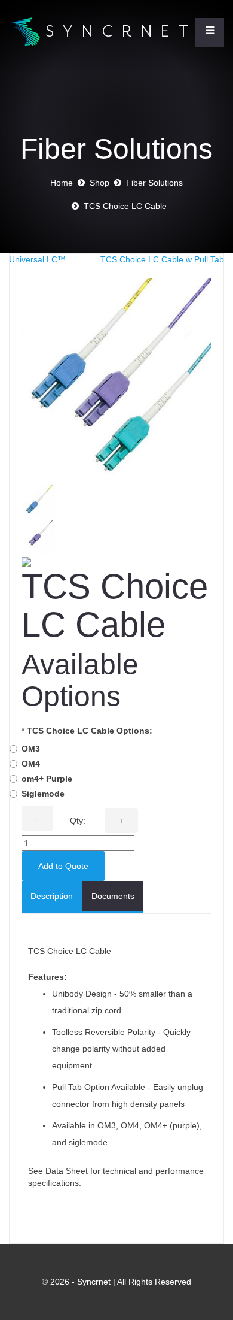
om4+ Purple (47, 778)
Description (51, 896)
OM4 (31, 763)
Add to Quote (63, 866)
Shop (99, 182)
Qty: (77, 820)
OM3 (31, 748)
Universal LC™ (37, 259)
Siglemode (43, 793)
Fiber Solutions (154, 182)
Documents (112, 896)
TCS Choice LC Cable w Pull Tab (162, 259)
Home (61, 182)
